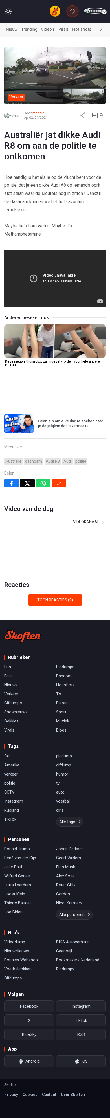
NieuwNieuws (16, 951)
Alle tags (67, 821)
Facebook (29, 1006)
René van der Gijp (20, 857)
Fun (7, 666)
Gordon (63, 894)
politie (80, 461)
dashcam (33, 461)
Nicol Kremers (69, 903)
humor (62, 774)
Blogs (61, 730)
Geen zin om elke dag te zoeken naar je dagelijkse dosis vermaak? (70, 423)
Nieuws (11, 685)
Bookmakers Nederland (77, 960)
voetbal (63, 801)
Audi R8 (53, 461)
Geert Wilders (68, 857)
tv (58, 783)
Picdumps (65, 666)
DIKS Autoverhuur (72, 942)
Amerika (11, 765)
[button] (101, 30)
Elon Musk (65, 866)
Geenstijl (64, 951)
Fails (8, 675)
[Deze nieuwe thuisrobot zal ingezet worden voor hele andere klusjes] (55, 341)
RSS (81, 1034)
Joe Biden (13, 912)
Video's (48, 29)
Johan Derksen (70, 848)
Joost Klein (14, 894)
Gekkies (11, 721)
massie (38, 113)
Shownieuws (16, 712)
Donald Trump (17, 848)
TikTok (10, 819)
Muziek (62, 721)
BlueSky (29, 1034)
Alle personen (72, 914)
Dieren (62, 703)
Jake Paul (13, 866)
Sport (61, 712)
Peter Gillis (66, 885)
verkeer (11, 774)
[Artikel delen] (83, 115)
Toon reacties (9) (55, 600)
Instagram (13, 801)
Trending (29, 29)
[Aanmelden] (95, 11)
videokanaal (86, 522)
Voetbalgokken (18, 969)
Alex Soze (65, 875)
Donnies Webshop (21, 960)
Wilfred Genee (17, 875)
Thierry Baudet (17, 903)
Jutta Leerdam (17, 885)
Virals (63, 29)
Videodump (14, 942)
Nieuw (12, 29)
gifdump (63, 765)
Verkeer (11, 694)
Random (64, 675)
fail (7, 756)
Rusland (11, 810)
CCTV (9, 792)
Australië (13, 461)
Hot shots (81, 29)
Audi (67, 461)
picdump (64, 756)
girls (60, 810)
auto (60, 792)
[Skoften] (22, 635)
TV (58, 694)
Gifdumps (13, 703)
